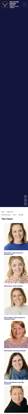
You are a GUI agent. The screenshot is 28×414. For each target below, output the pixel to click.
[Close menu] (24, 5)
